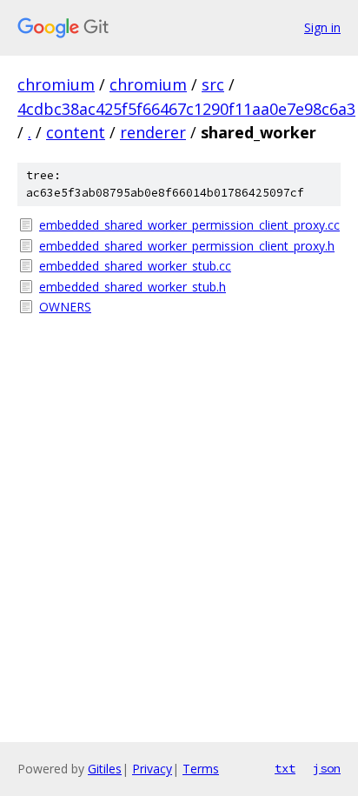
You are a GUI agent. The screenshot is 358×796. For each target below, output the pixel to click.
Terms (200, 768)
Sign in (322, 27)
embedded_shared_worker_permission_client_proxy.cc (189, 225)
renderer (153, 132)
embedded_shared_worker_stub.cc (135, 266)
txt (285, 768)
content (75, 132)
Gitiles (105, 768)
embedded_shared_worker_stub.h (132, 286)
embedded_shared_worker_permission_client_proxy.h (187, 245)
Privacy (152, 768)
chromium (56, 84)
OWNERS (65, 306)
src (213, 84)
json (327, 768)
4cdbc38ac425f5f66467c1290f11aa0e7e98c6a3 (186, 108)
